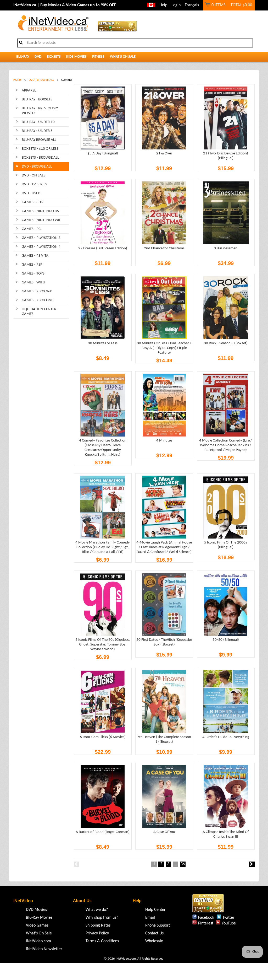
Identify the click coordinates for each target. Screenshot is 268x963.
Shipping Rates (98, 925)
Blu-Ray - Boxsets (37, 99)
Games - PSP (32, 265)
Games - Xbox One (37, 300)
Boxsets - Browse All (40, 158)
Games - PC (31, 229)
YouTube (229, 923)
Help (163, 5)
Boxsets (54, 57)
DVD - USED (31, 193)
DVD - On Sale (33, 175)
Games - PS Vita (35, 256)
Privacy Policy (97, 933)
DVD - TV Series (34, 184)
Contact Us (154, 933)
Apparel (29, 91)
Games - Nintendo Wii (41, 220)
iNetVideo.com (38, 941)
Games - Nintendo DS (40, 211)
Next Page (251, 864)
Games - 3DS (32, 202)
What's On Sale (123, 57)
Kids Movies (76, 57)
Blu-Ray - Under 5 (37, 131)
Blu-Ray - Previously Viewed (40, 110)
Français (192, 5)
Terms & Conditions (102, 941)
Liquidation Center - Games (40, 311)
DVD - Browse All (41, 80)
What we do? (97, 910)
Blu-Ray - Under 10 (38, 122)
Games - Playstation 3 (41, 238)
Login (176, 5)
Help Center (155, 910)
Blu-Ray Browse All (39, 140)
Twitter (228, 918)
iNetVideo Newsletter (44, 949)
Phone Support (157, 925)
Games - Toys (33, 274)
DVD (38, 57)
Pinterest (205, 923)
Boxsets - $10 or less (40, 149)
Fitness (98, 57)
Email (150, 918)
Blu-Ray (22, 57)
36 (183, 864)
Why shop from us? (102, 918)
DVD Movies (36, 910)
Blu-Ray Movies (39, 918)
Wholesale (154, 941)
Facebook (206, 918)
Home (17, 80)
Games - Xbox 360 (37, 291)
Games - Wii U (33, 282)
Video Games (37, 925)
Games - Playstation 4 (41, 247)
